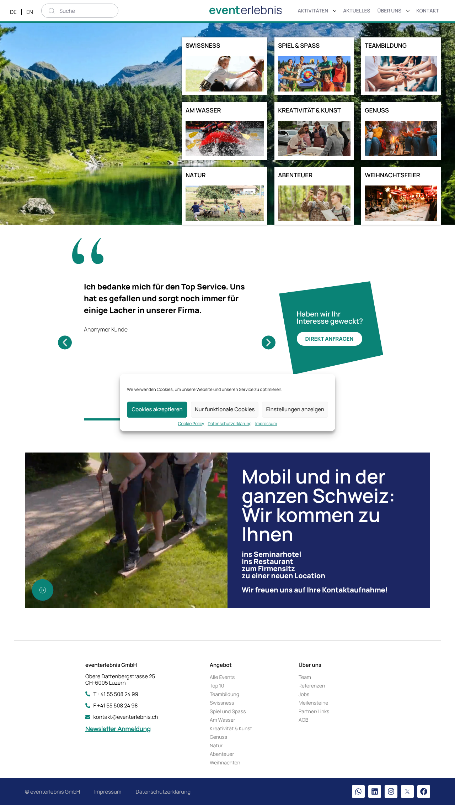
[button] (65, 343)
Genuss (218, 737)
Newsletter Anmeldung (118, 729)
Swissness (222, 703)
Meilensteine (313, 703)
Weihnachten (225, 762)
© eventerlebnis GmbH (52, 791)
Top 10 (217, 686)
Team (305, 677)
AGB (303, 720)
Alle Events (222, 677)
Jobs (304, 694)
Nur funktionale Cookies (225, 409)
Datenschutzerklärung (230, 423)
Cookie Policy (191, 423)
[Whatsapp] (358, 791)
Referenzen (312, 686)
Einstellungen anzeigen (295, 409)
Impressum (266, 423)
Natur (216, 745)
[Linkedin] (374, 791)
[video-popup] (42, 590)
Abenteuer (222, 754)
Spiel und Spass (228, 711)
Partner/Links (314, 711)
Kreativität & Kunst (231, 728)
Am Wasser (222, 720)
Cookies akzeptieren (157, 409)
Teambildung (224, 694)
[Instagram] (391, 791)
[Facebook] (423, 791)
